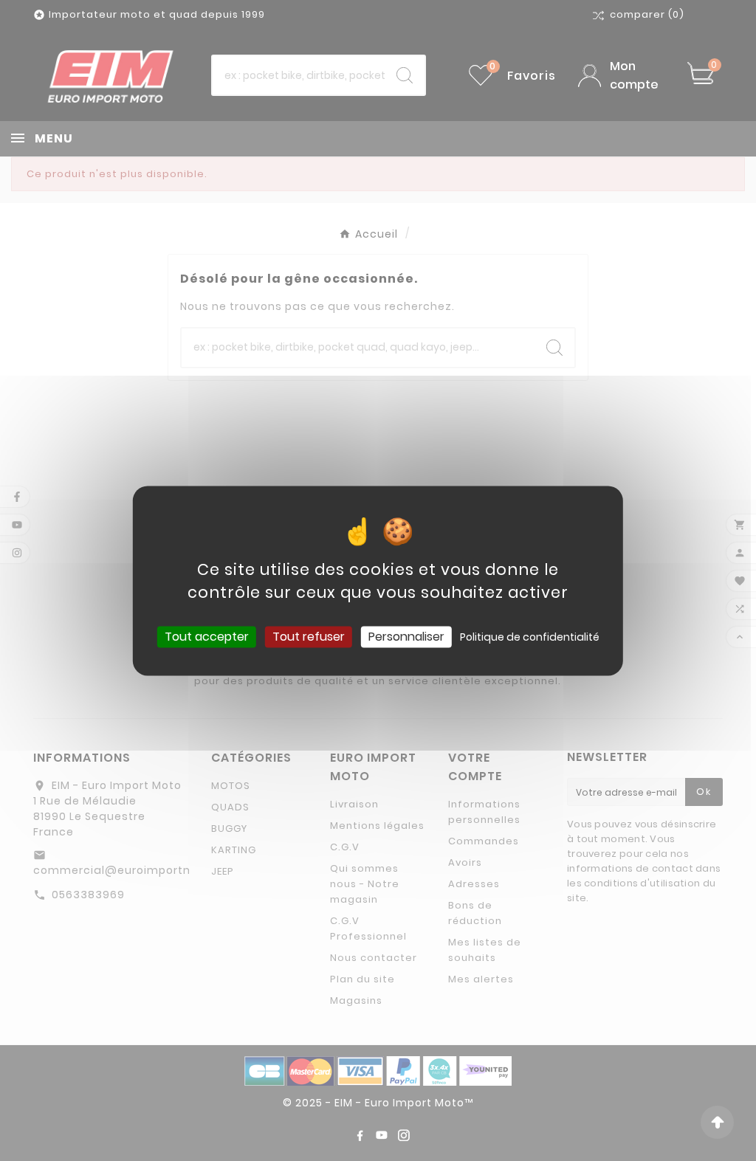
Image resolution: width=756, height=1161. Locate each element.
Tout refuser (308, 636)
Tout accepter (207, 636)
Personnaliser (406, 636)
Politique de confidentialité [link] (529, 637)
